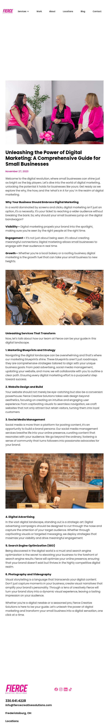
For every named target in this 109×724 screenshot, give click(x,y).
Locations (68, 11)
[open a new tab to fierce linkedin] (66, 689)
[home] (8, 11)
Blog (83, 11)
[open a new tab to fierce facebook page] (56, 689)
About (52, 11)
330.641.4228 (15, 700)
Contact (97, 11)
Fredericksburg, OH (18, 713)
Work (39, 11)
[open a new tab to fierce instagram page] (60, 689)
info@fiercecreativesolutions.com (28, 705)
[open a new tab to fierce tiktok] (70, 689)
